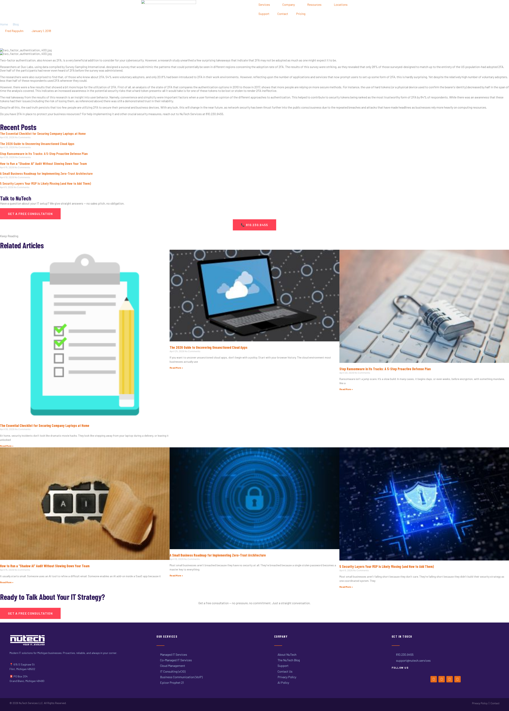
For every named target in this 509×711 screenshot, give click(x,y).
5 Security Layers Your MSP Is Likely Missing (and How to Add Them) (45, 183)
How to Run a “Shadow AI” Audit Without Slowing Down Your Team (43, 163)
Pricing (300, 14)
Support (263, 14)
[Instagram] (449, 679)
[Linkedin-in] (457, 679)
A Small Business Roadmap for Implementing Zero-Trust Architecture (46, 173)
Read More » (6, 445)
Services (264, 4)
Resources (314, 4)
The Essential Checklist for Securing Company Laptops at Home (43, 133)
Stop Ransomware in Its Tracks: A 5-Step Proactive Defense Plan (44, 153)
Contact (282, 14)
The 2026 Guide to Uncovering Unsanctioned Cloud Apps (37, 143)
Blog (16, 24)
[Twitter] (441, 679)
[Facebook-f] (433, 679)
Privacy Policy (480, 703)
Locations (341, 4)
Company (288, 4)
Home (4, 24)
